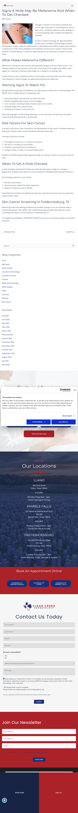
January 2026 (7, 338)
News (4, 290)
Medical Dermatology (10, 283)
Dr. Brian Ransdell (64, 41)
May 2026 (5, 323)
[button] (39, 433)
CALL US (59, 793)
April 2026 (6, 327)
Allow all (63, 422)
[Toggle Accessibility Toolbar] (4, 800)
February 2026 (7, 334)
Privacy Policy (33, 694)
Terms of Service (43, 694)
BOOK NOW (19, 793)
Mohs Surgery (7, 287)
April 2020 (6, 364)
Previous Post (8, 232)
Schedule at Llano (39, 583)
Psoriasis (5, 294)
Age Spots (6, 264)
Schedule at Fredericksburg (17, 583)
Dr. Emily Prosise (30, 46)
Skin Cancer (6, 19)
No (6, 658)
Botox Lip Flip (7, 268)
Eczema (5, 279)
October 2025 (7, 349)
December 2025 (8, 342)
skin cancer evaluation (23, 49)
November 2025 (8, 346)
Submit (39, 702)
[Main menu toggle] (72, 5)
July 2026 (5, 316)
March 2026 (6, 331)
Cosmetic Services (9, 275)
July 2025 (5, 361)
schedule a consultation (13, 218)
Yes (6, 656)
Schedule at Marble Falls (61, 583)
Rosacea (5, 298)
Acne (4, 260)
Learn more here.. (18, 683)
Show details (67, 416)
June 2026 (5, 319)
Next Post (71, 232)
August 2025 (6, 357)
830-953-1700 (31, 218)
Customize (37, 422)
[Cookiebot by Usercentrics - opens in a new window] (61, 390)
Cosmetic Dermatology (11, 272)
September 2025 (8, 353)
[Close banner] (75, 390)
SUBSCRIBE (39, 759)
